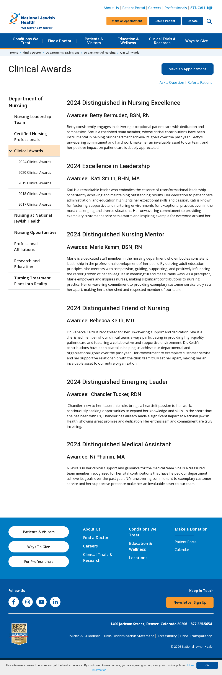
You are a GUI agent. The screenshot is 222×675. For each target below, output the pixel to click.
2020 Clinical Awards (34, 172)
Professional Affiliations (26, 246)
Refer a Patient (165, 21)
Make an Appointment (127, 21)
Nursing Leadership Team (32, 119)
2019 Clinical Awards (34, 183)
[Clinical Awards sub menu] (10, 151)
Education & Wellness (128, 41)
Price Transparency (196, 636)
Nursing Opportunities (35, 232)
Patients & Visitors (94, 41)
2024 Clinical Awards (34, 161)
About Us (111, 7)
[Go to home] (40, 21)
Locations (138, 557)
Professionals (176, 7)
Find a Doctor (60, 41)
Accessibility (167, 636)
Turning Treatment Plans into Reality (32, 280)
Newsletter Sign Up (189, 602)
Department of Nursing (100, 52)
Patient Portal (133, 7)
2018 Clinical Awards (34, 193)
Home (14, 52)
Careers (155, 7)
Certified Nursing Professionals (30, 136)
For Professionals (38, 561)
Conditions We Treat (25, 41)
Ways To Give (38, 546)
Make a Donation (191, 529)
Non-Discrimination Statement (129, 636)
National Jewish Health (198, 646)
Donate (193, 21)
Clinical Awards (28, 150)
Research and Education (27, 263)
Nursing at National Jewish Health (33, 218)
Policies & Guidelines (84, 636)
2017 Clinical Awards (34, 204)
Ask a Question (172, 82)
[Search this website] (209, 21)
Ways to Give (196, 41)
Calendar (182, 549)
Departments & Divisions (62, 52)
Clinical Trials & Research (162, 41)
